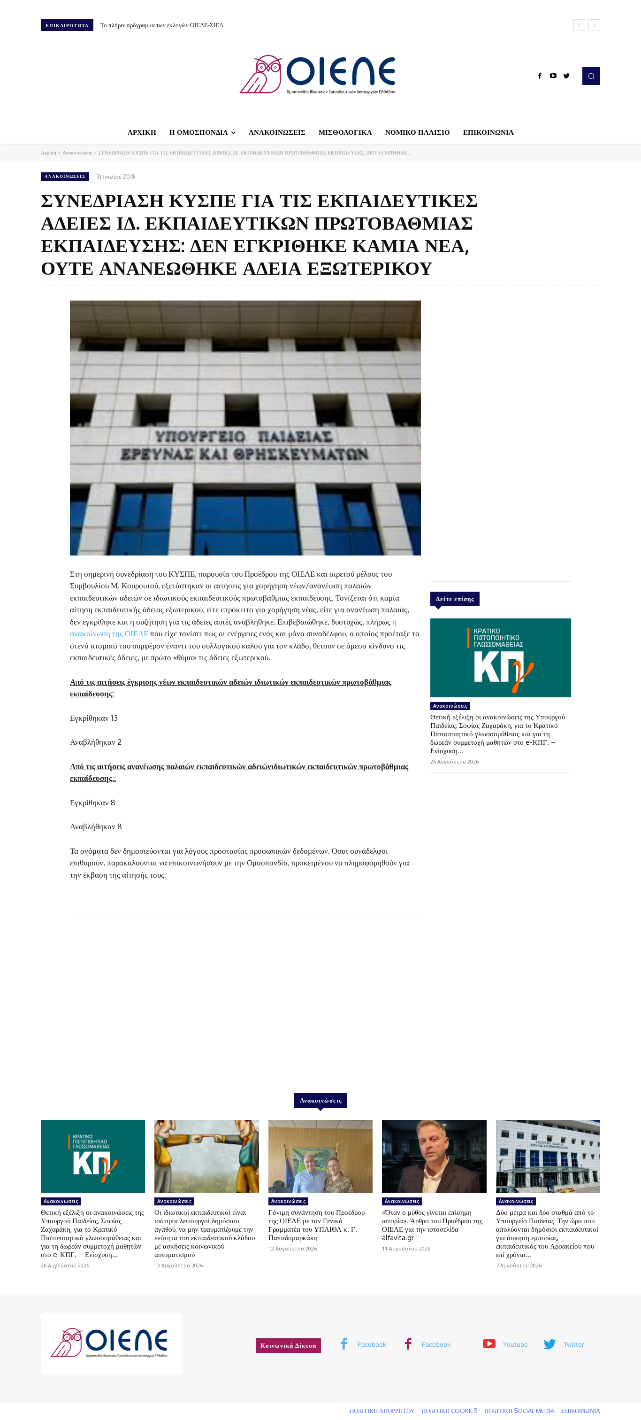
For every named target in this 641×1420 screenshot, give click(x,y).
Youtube (515, 1344)
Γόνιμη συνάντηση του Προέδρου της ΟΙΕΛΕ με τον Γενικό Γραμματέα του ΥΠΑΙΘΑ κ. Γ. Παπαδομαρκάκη (316, 1225)
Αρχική (48, 152)
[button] (591, 76)
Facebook (372, 1344)
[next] (594, 25)
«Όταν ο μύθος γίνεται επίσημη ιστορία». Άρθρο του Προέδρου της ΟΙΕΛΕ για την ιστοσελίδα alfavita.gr (432, 1225)
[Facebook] (540, 76)
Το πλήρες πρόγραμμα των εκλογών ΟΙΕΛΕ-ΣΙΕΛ (161, 25)
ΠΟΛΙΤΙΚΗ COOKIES (449, 1410)
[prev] (579, 25)
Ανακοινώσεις (77, 152)
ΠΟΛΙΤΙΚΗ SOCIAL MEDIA (519, 1410)
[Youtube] (553, 76)
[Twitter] (566, 76)
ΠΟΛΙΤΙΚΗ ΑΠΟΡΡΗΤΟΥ (382, 1410)
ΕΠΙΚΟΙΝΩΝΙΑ (580, 1410)
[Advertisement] (500, 431)
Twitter (574, 1344)
